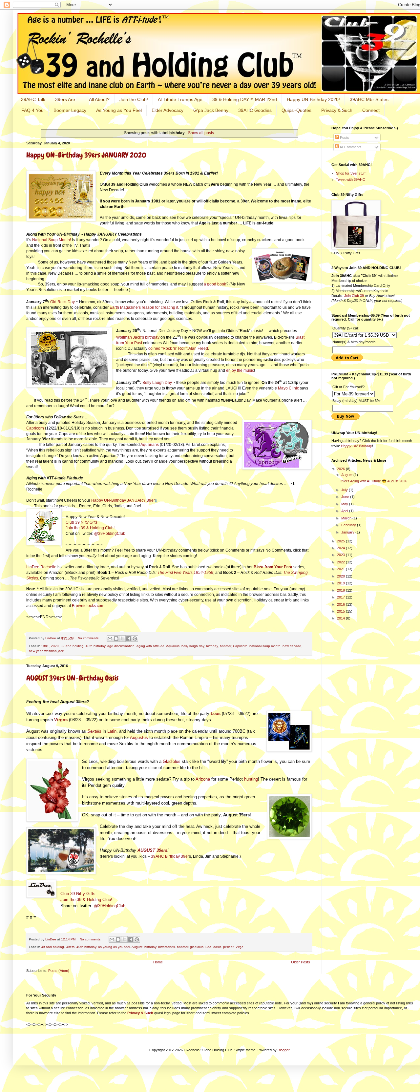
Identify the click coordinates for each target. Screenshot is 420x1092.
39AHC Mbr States (369, 99)
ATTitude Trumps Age (180, 99)
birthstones (166, 947)
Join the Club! (133, 99)
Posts (344, 137)
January (348, 532)
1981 (45, 646)
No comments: (89, 638)
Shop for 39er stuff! (351, 173)
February (349, 525)
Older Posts (300, 962)
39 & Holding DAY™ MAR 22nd (244, 99)
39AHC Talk (33, 99)
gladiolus (196, 947)
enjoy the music (240, 370)
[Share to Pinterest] (135, 638)
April (345, 511)
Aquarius (172, 646)
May (345, 504)
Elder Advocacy (167, 110)
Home (158, 962)
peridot (228, 947)
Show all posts (201, 133)
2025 (341, 541)
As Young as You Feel (119, 110)
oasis (217, 947)
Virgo (239, 947)
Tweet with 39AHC (350, 179)
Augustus (139, 737)
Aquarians (149, 444)
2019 (341, 583)
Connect (371, 110)
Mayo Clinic (288, 388)
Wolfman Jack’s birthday (137, 337)
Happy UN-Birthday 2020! (313, 99)
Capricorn (35, 428)
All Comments (350, 147)
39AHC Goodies (255, 110)
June (345, 497)
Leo (208, 947)
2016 (341, 604)
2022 (341, 562)
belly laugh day (192, 646)
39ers (70, 947)
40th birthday (95, 646)
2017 (341, 597)
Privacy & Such (336, 110)
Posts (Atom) (58, 971)
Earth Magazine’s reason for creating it (144, 307)
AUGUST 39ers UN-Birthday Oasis (72, 678)
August (137, 947)
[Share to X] (122, 638)
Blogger (283, 1050)
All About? (99, 99)
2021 (341, 569)
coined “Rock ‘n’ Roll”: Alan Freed (178, 348)
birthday (212, 646)
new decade (292, 646)
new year (35, 651)
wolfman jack (54, 651)
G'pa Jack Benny (210, 110)
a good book (215, 284)
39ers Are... (67, 99)
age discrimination (121, 646)
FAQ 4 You (32, 110)
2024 (341, 548)
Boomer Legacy (69, 110)
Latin (111, 731)
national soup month (265, 646)
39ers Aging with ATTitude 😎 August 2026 (373, 481)
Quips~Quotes (296, 110)
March (346, 518)
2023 (341, 555)
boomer (225, 646)
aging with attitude (150, 646)
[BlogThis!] (116, 638)
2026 (341, 469)
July (345, 490)
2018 (341, 590)
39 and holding (72, 646)
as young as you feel (114, 947)
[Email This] (110, 638)
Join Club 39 (354, 296)
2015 (341, 611)
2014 (341, 618)
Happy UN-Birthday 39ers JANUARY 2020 (86, 155)
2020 (55, 646)
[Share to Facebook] (128, 638)
